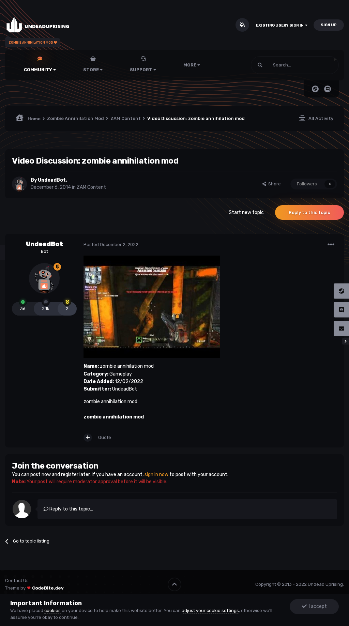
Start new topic (246, 212)
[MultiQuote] (88, 437)
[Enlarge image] (152, 306)
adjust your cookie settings (210, 610)
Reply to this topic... (70, 509)
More (189, 64)
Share (273, 183)
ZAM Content (91, 187)
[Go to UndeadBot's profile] (19, 184)
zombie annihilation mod (114, 417)
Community (38, 69)
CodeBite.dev (48, 588)
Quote (104, 437)
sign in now (156, 474)
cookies (52, 610)
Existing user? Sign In (280, 25)
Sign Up (329, 25)
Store (91, 69)
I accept (317, 606)
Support (141, 69)
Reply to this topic (309, 212)
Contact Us (17, 580)
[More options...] (330, 245)
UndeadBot (52, 180)
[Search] (260, 65)
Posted (111, 244)
